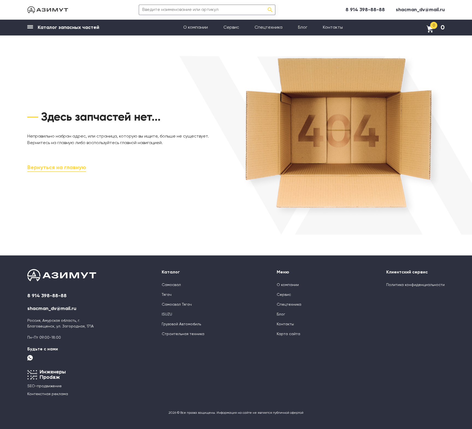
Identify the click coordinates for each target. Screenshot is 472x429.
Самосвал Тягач (177, 304)
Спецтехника (268, 27)
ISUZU (167, 314)
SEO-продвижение (44, 386)
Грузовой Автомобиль (181, 324)
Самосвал (171, 285)
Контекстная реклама (47, 394)
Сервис (231, 27)
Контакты (333, 27)
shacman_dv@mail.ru (420, 9)
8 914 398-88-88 (365, 9)
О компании (195, 27)
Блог (302, 27)
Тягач (167, 295)
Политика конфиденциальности (415, 285)
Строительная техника (183, 334)
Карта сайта (288, 334)
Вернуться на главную (56, 168)
